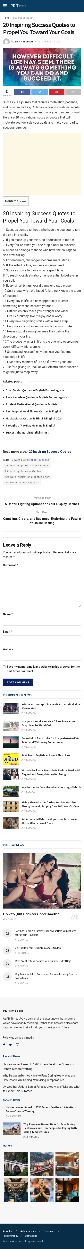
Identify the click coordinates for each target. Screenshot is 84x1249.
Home (6, 17)
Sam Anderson (24, 41)
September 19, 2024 (50, 41)
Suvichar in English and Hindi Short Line (45, 755)
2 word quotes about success (30, 460)
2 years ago (29, 713)
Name (8, 614)
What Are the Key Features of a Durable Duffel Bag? (43, 961)
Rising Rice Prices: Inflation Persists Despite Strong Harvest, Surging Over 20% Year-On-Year (50, 804)
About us (8, 1231)
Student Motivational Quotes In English (31, 404)
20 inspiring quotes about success (27, 465)
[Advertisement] (42, 164)
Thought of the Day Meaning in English (30, 425)
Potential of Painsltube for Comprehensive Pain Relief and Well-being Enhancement (50, 740)
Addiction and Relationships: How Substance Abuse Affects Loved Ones (49, 821)
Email (8, 631)
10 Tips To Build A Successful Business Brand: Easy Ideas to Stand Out (49, 723)
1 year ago (29, 792)
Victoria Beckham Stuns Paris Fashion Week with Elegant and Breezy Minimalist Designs (50, 772)
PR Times (18, 6)
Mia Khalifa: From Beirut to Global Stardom (38, 948)
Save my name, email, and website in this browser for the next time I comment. (43, 669)
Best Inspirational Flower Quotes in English (34, 411)
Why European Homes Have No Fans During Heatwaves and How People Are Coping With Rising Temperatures (50, 1128)
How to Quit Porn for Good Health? (31, 913)
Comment (10, 565)
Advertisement (28, 1231)
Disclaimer (50, 1231)
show (23, 201)
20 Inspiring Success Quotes (50, 451)
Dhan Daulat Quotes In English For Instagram (35, 390)
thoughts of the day (23, 17)
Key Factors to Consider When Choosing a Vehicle (51, 787)
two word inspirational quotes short (27, 477)
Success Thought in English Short (27, 432)
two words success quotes (22, 482)
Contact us (31, 1235)
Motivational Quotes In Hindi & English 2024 (34, 418)
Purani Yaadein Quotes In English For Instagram (36, 397)
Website (8, 649)
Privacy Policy (10, 1235)
